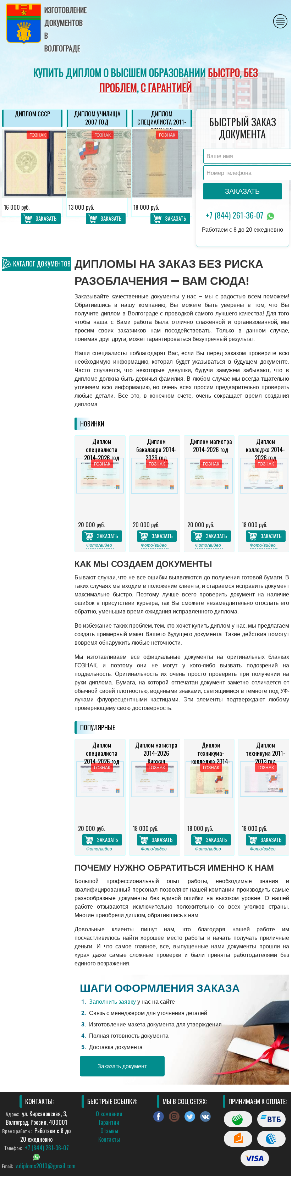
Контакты (109, 1139)
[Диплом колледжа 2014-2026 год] (263, 487)
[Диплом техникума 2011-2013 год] (263, 790)
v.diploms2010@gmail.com (46, 1166)
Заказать (46, 218)
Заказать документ (122, 1066)
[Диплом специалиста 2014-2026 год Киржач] (100, 790)
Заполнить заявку (112, 1001)
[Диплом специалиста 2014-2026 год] (100, 487)
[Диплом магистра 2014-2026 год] (209, 487)
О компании (109, 1113)
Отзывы (109, 1130)
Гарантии (109, 1122)
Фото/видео (99, 545)
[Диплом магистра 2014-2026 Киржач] (154, 790)
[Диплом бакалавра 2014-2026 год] (154, 487)
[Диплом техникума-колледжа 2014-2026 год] (209, 790)
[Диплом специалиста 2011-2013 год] (162, 163)
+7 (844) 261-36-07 (235, 215)
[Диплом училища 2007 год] (97, 163)
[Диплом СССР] (32, 163)
